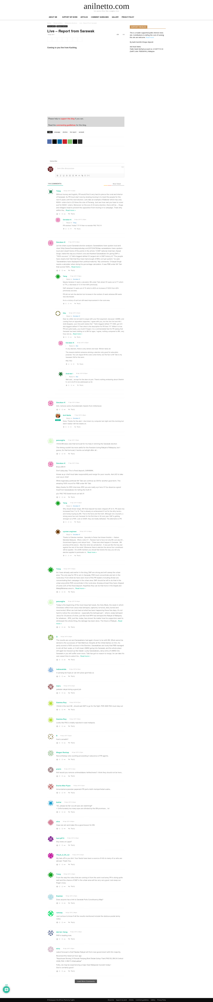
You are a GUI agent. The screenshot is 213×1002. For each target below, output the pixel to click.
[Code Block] (79, 175)
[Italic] (60, 175)
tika (77, 346)
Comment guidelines (100, 17)
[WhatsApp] (70, 39)
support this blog (67, 118)
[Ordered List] (69, 175)
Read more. (150, 37)
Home (49, 23)
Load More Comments (86, 981)
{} (85, 175)
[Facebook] (49, 39)
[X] (54, 39)
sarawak (81, 132)
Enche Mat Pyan (63, 786)
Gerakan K (76, 279)
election (65, 132)
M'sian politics (58, 23)
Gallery (115, 17)
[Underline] (63, 175)
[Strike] (66, 175)
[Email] (75, 39)
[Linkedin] (59, 39)
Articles (84, 17)
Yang (74, 223)
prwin (58, 769)
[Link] (82, 175)
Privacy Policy (128, 17)
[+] (88, 175)
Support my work (69, 17)
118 (123, 34)
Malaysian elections (71, 23)
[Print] (80, 39)
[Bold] (57, 175)
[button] (163, 17)
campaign (57, 132)
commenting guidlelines (66, 125)
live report (73, 132)
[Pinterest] (65, 39)
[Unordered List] (73, 175)
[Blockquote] (76, 175)
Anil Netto (67, 415)
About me (53, 17)
